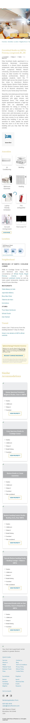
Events (18, 684)
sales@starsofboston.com (10, 706)
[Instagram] (4, 696)
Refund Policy (20, 669)
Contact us (19, 660)
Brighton (4, 686)
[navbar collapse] (27, 9)
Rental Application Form (10, 700)
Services (4, 660)
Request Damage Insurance (13, 355)
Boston (4, 679)
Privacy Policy (20, 667)
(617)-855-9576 (7, 703)
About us (5, 662)
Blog (17, 662)
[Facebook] (12, 696)
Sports (17, 679)
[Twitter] (8, 696)
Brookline (5, 681)
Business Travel (6, 669)
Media (4, 664)
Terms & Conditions (21, 664)
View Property (15, 413)
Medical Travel (6, 667)
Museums (18, 686)
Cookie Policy (20, 671)
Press (4, 671)
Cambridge (5, 684)
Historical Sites (20, 681)
